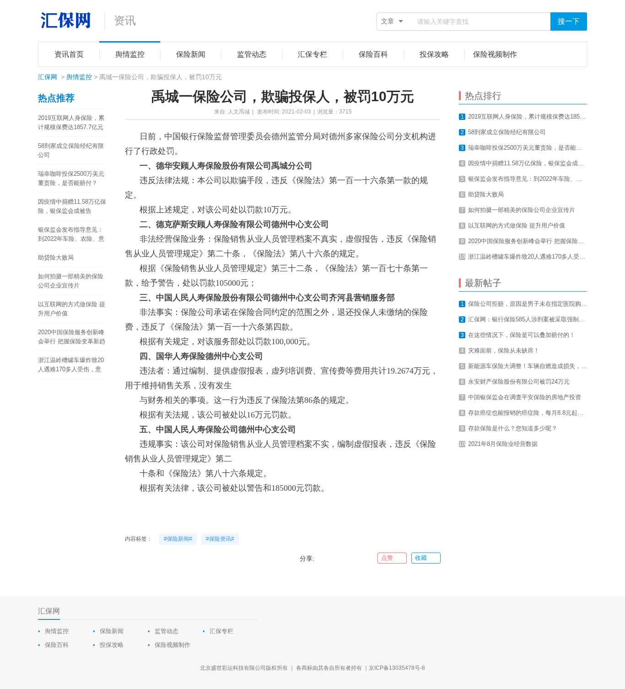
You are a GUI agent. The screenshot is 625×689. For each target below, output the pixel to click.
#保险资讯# (220, 539)
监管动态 (166, 631)
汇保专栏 (221, 631)
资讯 (125, 20)
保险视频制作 (172, 644)
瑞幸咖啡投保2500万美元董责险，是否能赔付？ (71, 178)
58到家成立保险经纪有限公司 (71, 150)
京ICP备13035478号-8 (397, 668)
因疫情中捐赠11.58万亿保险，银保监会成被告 (72, 206)
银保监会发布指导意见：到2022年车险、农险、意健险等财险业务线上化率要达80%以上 (71, 235)
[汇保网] (66, 20)
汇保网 (47, 77)
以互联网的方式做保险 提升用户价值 (71, 309)
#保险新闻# (178, 539)
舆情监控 (79, 77)
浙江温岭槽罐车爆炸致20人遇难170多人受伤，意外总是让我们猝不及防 (71, 365)
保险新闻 (112, 631)
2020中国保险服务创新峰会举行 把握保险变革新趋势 (71, 337)
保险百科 (57, 644)
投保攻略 (112, 644)
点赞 (387, 557)
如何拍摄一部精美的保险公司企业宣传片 (70, 281)
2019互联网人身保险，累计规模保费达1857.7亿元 (71, 122)
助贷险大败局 (56, 257)
